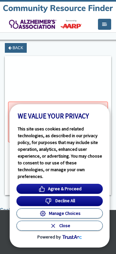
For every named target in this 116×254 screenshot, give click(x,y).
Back (17, 48)
